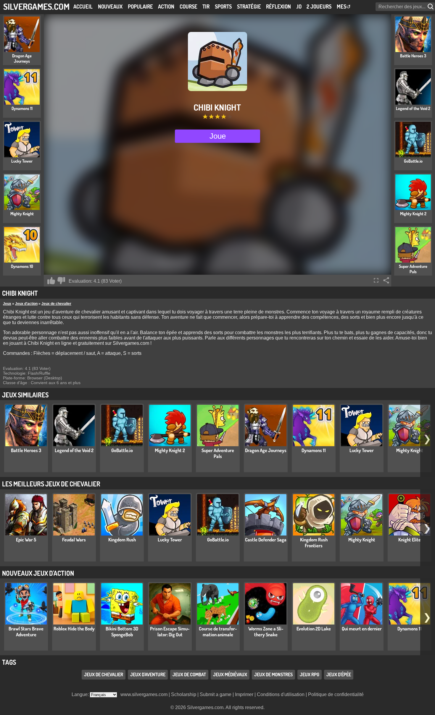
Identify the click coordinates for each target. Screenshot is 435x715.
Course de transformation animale (218, 632)
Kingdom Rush (122, 540)
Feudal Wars (74, 540)
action (166, 6)
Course (188, 6)
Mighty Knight (409, 450)
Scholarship (183, 694)
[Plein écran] (376, 280)
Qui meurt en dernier (362, 629)
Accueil (83, 6)
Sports (223, 6)
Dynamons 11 (314, 450)
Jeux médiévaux (230, 675)
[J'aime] (51, 280)
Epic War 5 (26, 540)
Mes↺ (344, 6)
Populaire (140, 6)
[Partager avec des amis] (386, 280)
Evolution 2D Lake (314, 629)
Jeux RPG (309, 675)
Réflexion (278, 6)
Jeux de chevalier (56, 304)
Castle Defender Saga (265, 540)
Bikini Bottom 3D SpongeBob (122, 632)
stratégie (249, 6)
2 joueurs (319, 6)
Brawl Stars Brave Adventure (26, 632)
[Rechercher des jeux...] (431, 6)
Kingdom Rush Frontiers (314, 543)
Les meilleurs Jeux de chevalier (51, 484)
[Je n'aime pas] (61, 280)
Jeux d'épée (338, 675)
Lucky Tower (361, 450)
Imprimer (244, 694)
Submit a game (215, 694)
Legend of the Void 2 (74, 450)
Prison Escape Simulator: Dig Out (170, 632)
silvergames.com (36, 6)
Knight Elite (409, 540)
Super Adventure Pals (218, 453)
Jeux (7, 304)
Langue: (81, 694)
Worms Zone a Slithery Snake (265, 632)
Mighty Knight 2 (170, 450)
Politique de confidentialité (336, 694)
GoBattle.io (122, 450)
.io (299, 6)
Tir (206, 6)
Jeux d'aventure (147, 675)
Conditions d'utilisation (280, 694)
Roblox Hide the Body (74, 629)
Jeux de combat (189, 675)
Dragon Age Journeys (265, 450)
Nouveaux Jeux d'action (38, 573)
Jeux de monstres (273, 675)
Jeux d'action (26, 304)
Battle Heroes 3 (26, 450)
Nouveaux (110, 6)
